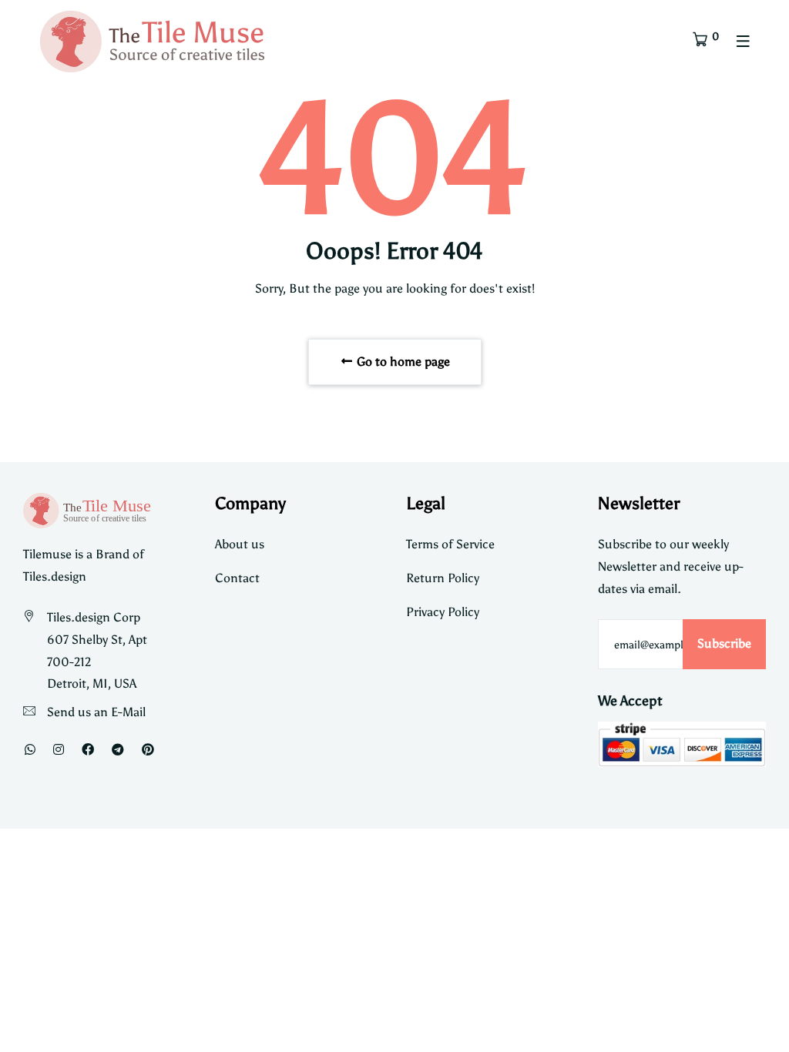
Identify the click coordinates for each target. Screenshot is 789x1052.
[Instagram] (58, 749)
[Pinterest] (148, 749)
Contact (237, 578)
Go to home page (402, 361)
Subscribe (724, 643)
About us (239, 544)
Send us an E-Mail (96, 712)
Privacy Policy (442, 612)
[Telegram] (118, 749)
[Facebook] (88, 749)
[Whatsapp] (30, 749)
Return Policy (442, 578)
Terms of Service (450, 544)
